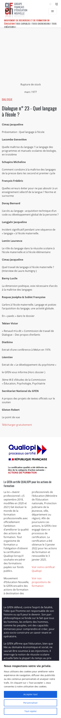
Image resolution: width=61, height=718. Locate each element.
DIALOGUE (7, 99)
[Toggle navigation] (52, 11)
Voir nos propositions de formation (41, 582)
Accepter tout (30, 694)
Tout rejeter (30, 711)
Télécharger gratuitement (17, 424)
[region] (30, 689)
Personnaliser (30, 702)
